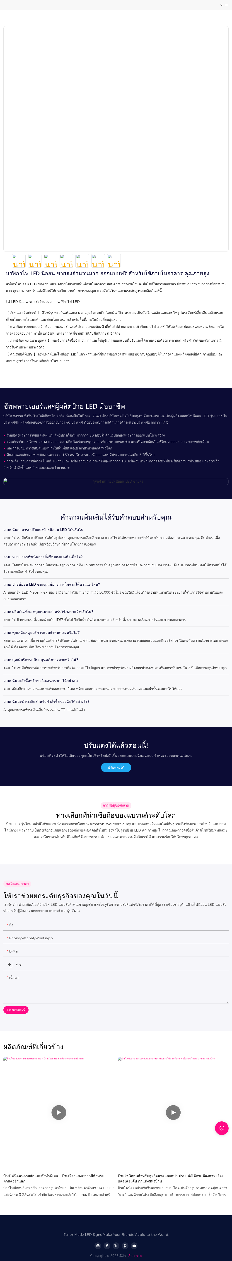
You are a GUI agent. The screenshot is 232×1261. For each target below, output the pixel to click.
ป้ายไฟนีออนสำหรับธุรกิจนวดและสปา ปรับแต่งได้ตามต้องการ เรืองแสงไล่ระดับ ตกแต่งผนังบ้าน (171, 1178)
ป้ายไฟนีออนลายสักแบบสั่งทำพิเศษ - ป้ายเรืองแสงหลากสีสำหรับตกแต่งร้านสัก (53, 1178)
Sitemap (135, 1256)
